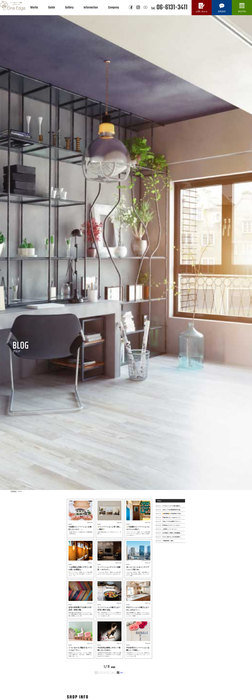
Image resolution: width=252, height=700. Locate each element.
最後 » (122, 672)
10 (112, 672)
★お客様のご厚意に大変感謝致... (168, 533)
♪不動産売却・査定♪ (165, 540)
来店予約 (242, 11)
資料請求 (222, 11)
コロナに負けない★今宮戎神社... (168, 537)
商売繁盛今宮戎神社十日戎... (169, 513)
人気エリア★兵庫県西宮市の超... (168, 509)
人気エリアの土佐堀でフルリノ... (168, 521)
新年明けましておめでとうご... (169, 517)
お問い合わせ (202, 11)
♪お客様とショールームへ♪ (167, 529)
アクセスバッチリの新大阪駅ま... (168, 506)
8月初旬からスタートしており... (168, 525)
